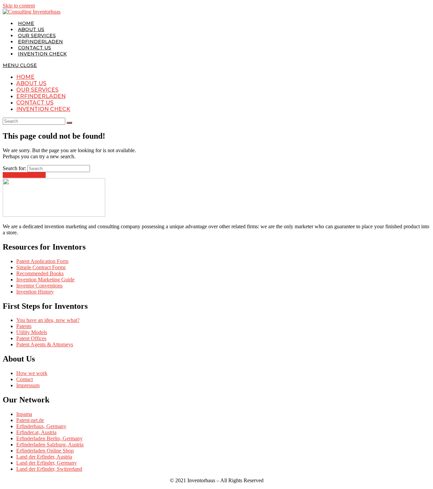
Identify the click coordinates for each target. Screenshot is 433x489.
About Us (31, 83)
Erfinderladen (41, 96)
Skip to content (19, 5)
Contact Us (34, 102)
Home (25, 77)
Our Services (37, 90)
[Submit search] (69, 123)
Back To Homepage (24, 175)
